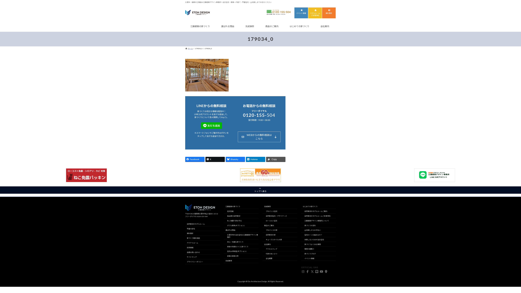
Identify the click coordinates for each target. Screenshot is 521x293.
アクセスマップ (271, 249)
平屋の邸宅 (191, 229)
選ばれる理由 (227, 26)
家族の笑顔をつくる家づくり (237, 247)
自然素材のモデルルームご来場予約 (317, 216)
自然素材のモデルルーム (196, 224)
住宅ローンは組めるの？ (313, 235)
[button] (259, 137)
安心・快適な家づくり (235, 242)
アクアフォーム (192, 243)
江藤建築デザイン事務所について (316, 221)
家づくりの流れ (310, 225)
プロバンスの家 (271, 230)
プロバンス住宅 (271, 211)
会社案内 (324, 26)
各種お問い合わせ (193, 252)
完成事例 (249, 26)
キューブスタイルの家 (274, 240)
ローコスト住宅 (271, 221)
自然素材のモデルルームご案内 (315, 211)
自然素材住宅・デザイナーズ (276, 216)
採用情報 (190, 248)
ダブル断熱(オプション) (235, 225)
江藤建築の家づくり (200, 26)
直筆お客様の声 (233, 256)
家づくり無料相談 (193, 238)
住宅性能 (230, 211)
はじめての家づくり (299, 26)
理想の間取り (309, 249)
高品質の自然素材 (233, 216)
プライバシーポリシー (195, 262)
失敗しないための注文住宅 (314, 240)
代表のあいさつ (271, 254)
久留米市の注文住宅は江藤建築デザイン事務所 (242, 236)
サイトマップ (192, 257)
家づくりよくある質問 (312, 244)
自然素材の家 (271, 235)
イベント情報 (301, 13)
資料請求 (329, 13)
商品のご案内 (271, 26)
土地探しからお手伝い (312, 230)
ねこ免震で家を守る (234, 221)
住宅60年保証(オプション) (236, 251)
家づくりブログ (310, 254)
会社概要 (269, 258)
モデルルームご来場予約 (315, 14)
